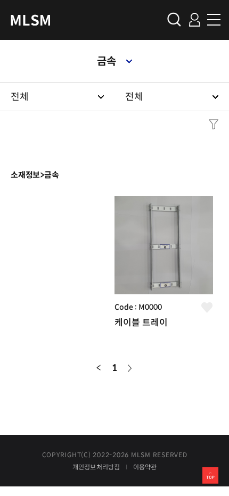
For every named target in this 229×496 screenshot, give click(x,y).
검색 (174, 19)
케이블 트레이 (141, 322)
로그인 (194, 19)
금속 (106, 61)
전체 (20, 97)
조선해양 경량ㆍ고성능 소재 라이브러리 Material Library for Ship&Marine (31, 20)
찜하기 (207, 307)
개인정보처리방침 (96, 467)
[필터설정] (210, 124)
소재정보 (25, 175)
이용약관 (145, 467)
